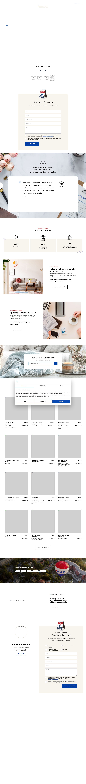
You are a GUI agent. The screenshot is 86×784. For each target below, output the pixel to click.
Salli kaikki (61, 401)
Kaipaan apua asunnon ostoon (68, 645)
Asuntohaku (9, 7)
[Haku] (70, 3)
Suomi (6, 3)
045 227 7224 (14, 29)
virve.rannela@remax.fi (18, 32)
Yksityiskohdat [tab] (43, 385)
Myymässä (15, 7)
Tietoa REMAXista (62, 7)
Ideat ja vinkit (71, 7)
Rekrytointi (76, 3)
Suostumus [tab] (24, 385)
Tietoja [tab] (61, 385)
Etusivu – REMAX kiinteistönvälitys (5, 7)
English (10, 3)
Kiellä (25, 401)
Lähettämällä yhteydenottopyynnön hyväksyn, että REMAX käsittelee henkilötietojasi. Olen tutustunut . (43, 136)
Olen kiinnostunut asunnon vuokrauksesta (52, 650)
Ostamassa (21, 7)
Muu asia (65, 649)
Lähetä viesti (31, 143)
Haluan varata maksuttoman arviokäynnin (50, 646)
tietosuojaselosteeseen (48, 136)
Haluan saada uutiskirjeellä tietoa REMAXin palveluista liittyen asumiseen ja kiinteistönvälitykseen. (44, 139)
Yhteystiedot (78, 7)
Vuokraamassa (29, 7)
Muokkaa (42, 401)
